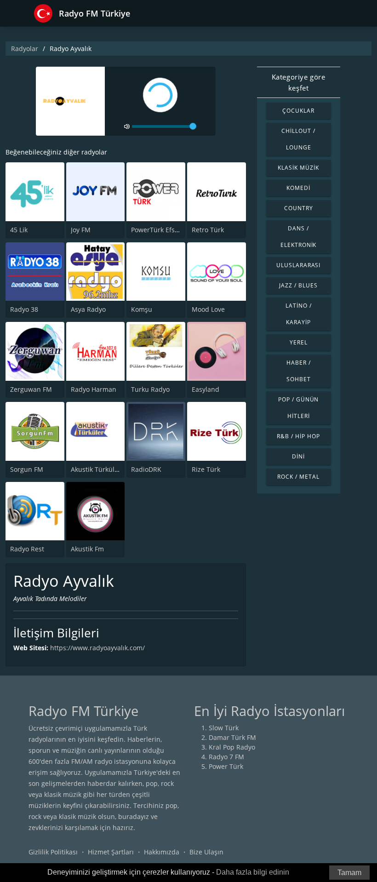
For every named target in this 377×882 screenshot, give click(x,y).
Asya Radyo (88, 309)
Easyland (205, 389)
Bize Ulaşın (206, 852)
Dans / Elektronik (298, 236)
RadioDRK (146, 469)
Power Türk (226, 766)
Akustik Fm (87, 548)
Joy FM (81, 229)
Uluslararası (298, 265)
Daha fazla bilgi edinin (252, 872)
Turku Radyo (150, 389)
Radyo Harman (93, 389)
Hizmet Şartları (111, 852)
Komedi (298, 188)
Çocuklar (298, 111)
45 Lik (19, 229)
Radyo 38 (24, 309)
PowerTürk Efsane (158, 229)
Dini (298, 456)
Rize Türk (206, 469)
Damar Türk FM (232, 737)
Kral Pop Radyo (232, 747)
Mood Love (208, 309)
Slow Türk (224, 727)
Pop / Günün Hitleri (298, 407)
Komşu (141, 309)
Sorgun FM (26, 469)
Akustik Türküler (96, 469)
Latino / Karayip (299, 314)
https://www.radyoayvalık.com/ (97, 647)
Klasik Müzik (298, 168)
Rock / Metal (298, 477)
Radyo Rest (27, 548)
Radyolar (24, 48)
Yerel (299, 342)
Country (298, 208)
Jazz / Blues (298, 285)
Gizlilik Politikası (53, 852)
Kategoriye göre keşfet (299, 82)
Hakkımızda (161, 852)
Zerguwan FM (31, 389)
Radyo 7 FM (226, 756)
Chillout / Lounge (298, 139)
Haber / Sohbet (298, 371)
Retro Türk (208, 229)
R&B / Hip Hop (298, 436)
